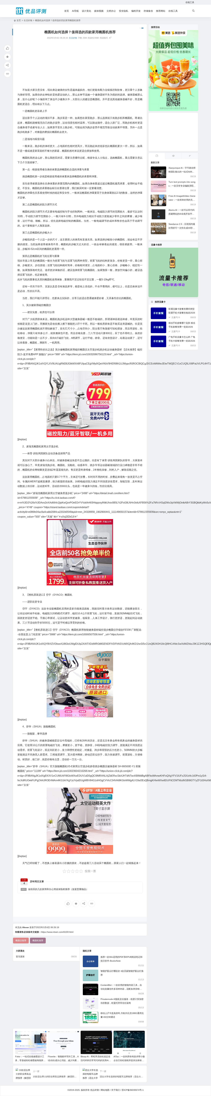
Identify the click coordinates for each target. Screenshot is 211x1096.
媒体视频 (98, 11)
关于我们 (115, 1090)
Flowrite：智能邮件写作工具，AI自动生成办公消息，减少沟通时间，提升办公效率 (63, 1060)
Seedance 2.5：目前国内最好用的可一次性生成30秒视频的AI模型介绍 (182, 228)
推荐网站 (160, 11)
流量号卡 (175, 317)
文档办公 (111, 11)
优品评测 (94, 1090)
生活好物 (28, 20)
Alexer (25, 927)
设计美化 (86, 11)
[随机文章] (189, 156)
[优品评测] (31, 11)
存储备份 (148, 11)
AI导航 (75, 11)
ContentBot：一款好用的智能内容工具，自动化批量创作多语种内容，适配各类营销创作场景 (121, 989)
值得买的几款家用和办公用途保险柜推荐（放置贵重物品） (54, 889)
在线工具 (190, 2)
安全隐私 (123, 11)
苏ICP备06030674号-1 (133, 1090)
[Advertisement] (80, 63)
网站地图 (105, 1090)
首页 (66, 11)
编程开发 (136, 11)
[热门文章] (173, 156)
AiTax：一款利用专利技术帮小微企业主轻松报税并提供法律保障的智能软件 (129, 1060)
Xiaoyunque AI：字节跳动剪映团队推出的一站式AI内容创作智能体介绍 (182, 172)
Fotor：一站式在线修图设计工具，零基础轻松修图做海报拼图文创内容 (30, 1060)
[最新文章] (157, 156)
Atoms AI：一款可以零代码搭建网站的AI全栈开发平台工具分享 (181, 214)
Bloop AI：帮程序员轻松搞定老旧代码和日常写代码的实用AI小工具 (96, 1060)
